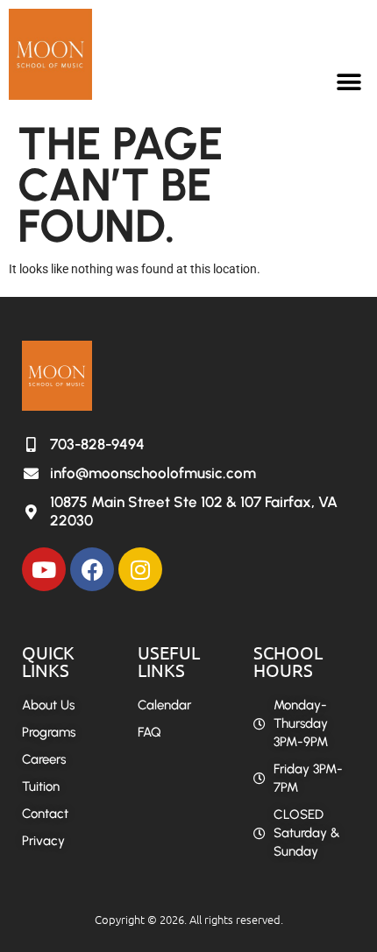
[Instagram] (140, 569)
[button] (348, 82)
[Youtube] (44, 569)
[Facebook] (92, 569)
